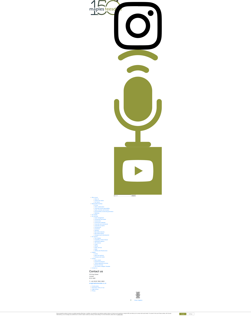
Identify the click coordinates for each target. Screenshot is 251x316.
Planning (96, 230)
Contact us (94, 268)
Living (95, 244)
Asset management (99, 217)
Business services (98, 264)
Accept (182, 313)
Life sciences (97, 243)
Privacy (93, 290)
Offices (96, 246)
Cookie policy (95, 286)
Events (96, 253)
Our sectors (95, 236)
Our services (95, 216)
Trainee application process (101, 263)
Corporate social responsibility (102, 208)
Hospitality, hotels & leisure (101, 239)
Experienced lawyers (99, 261)
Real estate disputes (99, 232)
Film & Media (97, 238)
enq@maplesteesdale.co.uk (97, 283)
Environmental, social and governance (103, 211)
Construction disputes (99, 222)
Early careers (97, 260)
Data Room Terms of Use (98, 287)
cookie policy (120, 314)
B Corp (96, 205)
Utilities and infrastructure (100, 250)
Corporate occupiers (99, 225)
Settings (190, 313)
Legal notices (95, 289)
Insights (94, 252)
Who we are (95, 197)
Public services (98, 247)
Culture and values (99, 200)
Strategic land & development (101, 235)
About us (96, 199)
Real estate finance (99, 233)
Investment (97, 228)
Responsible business (97, 203)
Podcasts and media (99, 257)
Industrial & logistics (99, 241)
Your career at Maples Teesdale (102, 266)
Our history (97, 202)
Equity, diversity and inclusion (101, 210)
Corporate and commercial (101, 224)
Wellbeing (96, 213)
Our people (94, 214)
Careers (94, 258)
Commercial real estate (100, 219)
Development (97, 227)
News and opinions (99, 255)
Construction (97, 221)
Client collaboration (99, 206)
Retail (95, 249)
